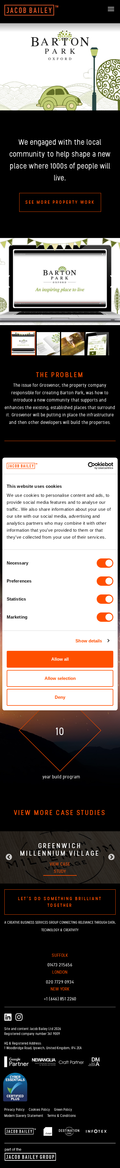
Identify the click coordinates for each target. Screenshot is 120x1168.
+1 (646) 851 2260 (60, 999)
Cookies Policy (39, 1110)
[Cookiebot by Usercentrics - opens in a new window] (87, 466)
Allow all (60, 659)
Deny (60, 697)
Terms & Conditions (61, 1116)
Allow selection (60, 678)
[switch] (105, 581)
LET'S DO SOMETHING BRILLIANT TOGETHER (60, 902)
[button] (3, 281)
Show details (88, 640)
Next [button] (111, 857)
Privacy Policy (14, 1110)
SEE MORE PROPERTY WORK (60, 202)
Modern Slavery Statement (23, 1116)
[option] (60, 857)
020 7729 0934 (60, 982)
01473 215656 (60, 965)
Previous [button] (9, 857)
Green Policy (63, 1110)
